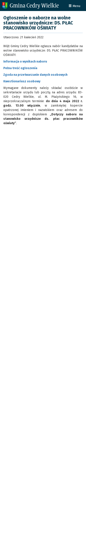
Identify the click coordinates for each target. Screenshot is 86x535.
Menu (76, 6)
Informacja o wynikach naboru (25, 61)
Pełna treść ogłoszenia (20, 68)
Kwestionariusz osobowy (21, 81)
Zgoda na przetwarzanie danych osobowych (35, 75)
